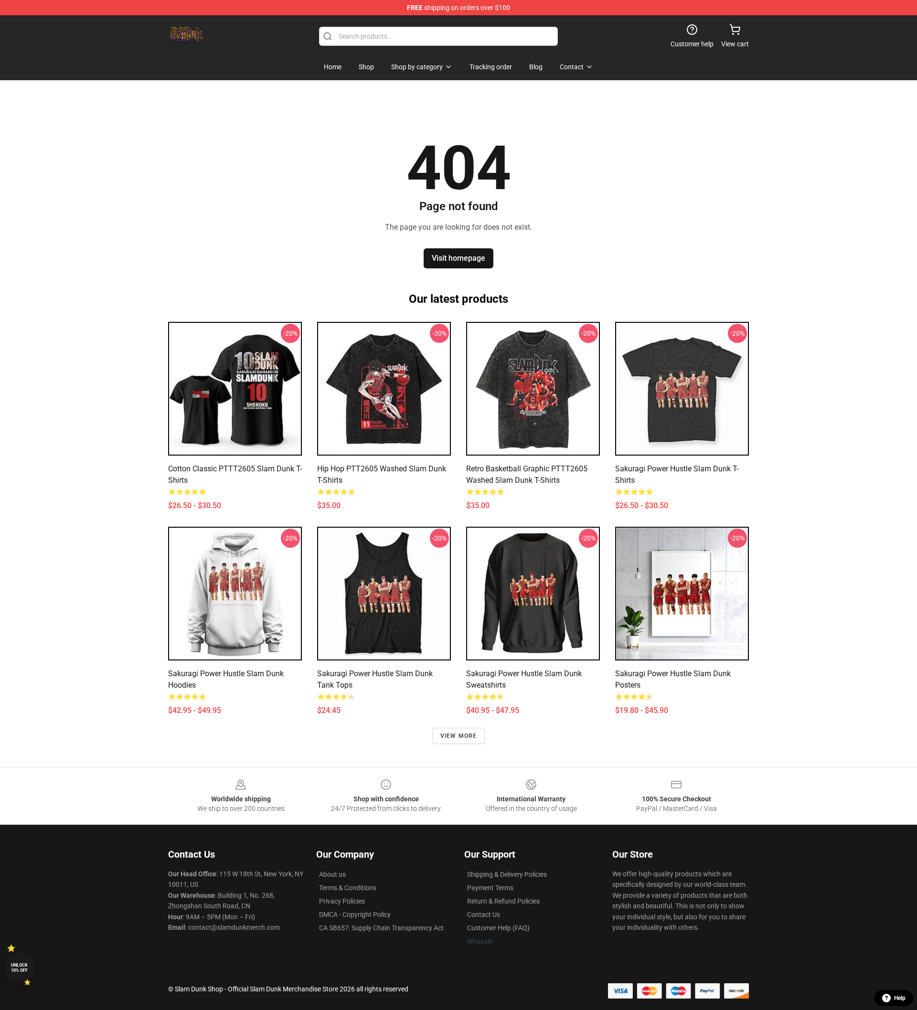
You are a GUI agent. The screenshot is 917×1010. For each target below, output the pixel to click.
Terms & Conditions (347, 888)
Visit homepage (458, 258)
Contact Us (483, 914)
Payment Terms (490, 888)
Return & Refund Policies (503, 901)
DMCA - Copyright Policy (355, 914)
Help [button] (900, 998)
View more (458, 736)
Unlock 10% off (19, 968)
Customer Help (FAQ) (498, 928)
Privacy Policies (342, 901)
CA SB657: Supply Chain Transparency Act (381, 928)
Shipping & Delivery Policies (507, 874)
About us (332, 874)
